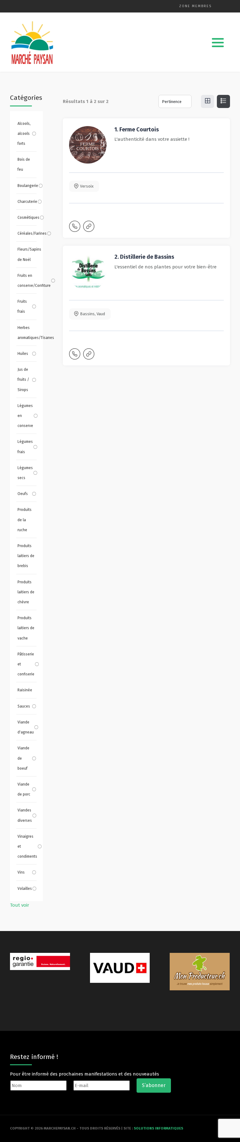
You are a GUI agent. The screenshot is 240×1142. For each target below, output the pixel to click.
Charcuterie (27, 201)
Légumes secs (25, 473)
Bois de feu (24, 164)
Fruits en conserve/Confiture (34, 280)
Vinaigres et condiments (27, 846)
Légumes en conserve (25, 416)
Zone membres (195, 6)
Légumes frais (25, 446)
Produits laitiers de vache (26, 628)
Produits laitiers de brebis (26, 556)
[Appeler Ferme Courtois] (75, 229)
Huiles (23, 353)
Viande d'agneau (26, 727)
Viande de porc (24, 789)
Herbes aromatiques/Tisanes (27, 333)
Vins (21, 872)
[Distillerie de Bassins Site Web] (89, 357)
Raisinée (25, 690)
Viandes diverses (25, 815)
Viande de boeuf (23, 758)
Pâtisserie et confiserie (26, 664)
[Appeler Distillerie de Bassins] (75, 357)
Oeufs (23, 494)
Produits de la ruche (25, 519)
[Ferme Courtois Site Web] (89, 229)
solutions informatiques (158, 1128)
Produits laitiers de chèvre (26, 592)
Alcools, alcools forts (24, 133)
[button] (218, 42)
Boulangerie (28, 186)
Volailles (25, 888)
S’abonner (154, 1085)
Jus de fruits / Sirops (23, 379)
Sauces (24, 706)
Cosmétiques (28, 217)
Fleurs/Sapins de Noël (27, 254)
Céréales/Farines (32, 233)
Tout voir (19, 905)
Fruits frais (22, 306)
